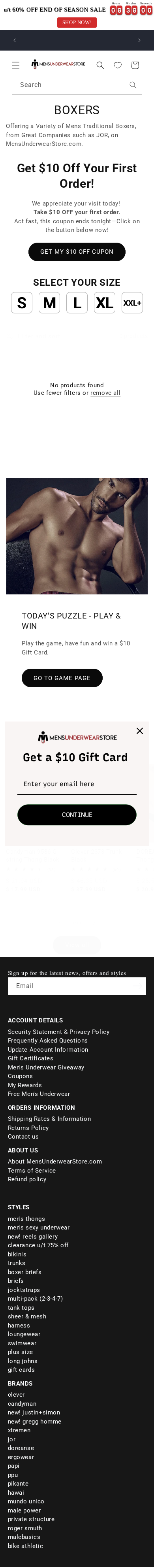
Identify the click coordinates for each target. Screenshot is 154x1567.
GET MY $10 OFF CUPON (77, 251)
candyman (22, 1403)
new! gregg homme (35, 1421)
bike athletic (25, 1546)
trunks (17, 1263)
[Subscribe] (137, 985)
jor (12, 1439)
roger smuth (25, 1528)
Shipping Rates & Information (49, 1118)
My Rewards (25, 1085)
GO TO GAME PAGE (62, 677)
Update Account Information (48, 1049)
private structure (31, 1519)
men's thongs (26, 1218)
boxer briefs (25, 1272)
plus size (20, 1352)
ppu (13, 1474)
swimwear (22, 1343)
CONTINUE (77, 814)
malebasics (24, 1537)
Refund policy (27, 1179)
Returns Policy (28, 1127)
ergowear (21, 1457)
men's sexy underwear (39, 1227)
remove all (105, 392)
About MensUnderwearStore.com (55, 1161)
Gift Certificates (31, 1058)
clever (16, 1394)
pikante (18, 1483)
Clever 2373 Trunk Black (96, 855)
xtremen (19, 1430)
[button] (15, 65)
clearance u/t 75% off (38, 1245)
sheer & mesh (27, 1316)
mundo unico (26, 1501)
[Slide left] (59, 923)
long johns (23, 1361)
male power (24, 1510)
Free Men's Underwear (39, 1093)
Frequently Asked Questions (48, 1040)
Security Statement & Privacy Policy (59, 1031)
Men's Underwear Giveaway (46, 1067)
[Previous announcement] (14, 40)
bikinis (17, 1254)
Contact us (23, 1136)
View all (77, 944)
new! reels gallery (33, 1236)
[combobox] (77, 85)
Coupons (20, 1076)
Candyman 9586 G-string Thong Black (33, 855)
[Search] (133, 85)
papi (14, 1465)
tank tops (21, 1307)
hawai (16, 1492)
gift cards (21, 1369)
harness (19, 1325)
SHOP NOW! (77, 22)
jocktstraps (24, 1290)
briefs (16, 1280)
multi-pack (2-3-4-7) (35, 1298)
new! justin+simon (34, 1412)
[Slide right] (94, 923)
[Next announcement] (139, 40)
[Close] (139, 730)
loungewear (24, 1334)
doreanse (21, 1448)
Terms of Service (32, 1170)
